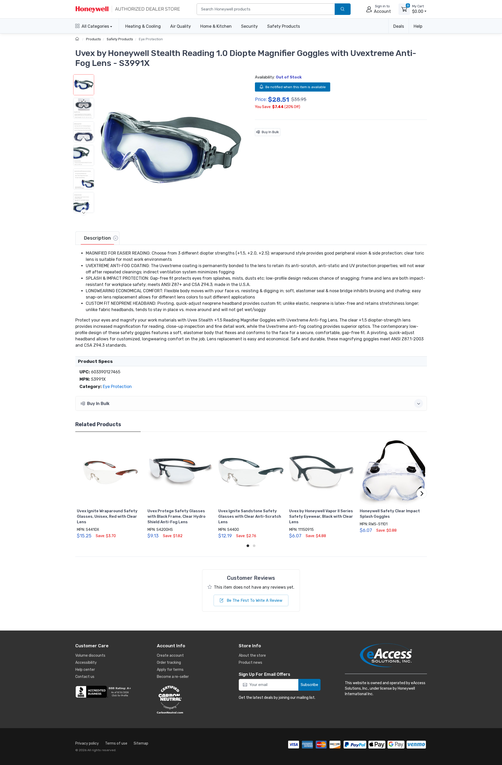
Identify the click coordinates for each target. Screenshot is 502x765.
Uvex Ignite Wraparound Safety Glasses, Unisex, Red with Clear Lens (107, 516)
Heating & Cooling (143, 26)
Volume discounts (90, 655)
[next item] (84, 212)
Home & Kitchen (216, 26)
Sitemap (141, 743)
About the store (252, 655)
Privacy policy (87, 743)
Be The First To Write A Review (254, 600)
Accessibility (86, 662)
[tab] (97, 238)
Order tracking (169, 662)
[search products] (343, 9)
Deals (398, 26)
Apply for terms (170, 669)
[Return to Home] (77, 39)
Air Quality (180, 26)
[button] (171, 148)
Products (93, 39)
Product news (250, 662)
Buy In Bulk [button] (98, 403)
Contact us (84, 676)
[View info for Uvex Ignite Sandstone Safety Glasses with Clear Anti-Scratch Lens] (251, 472)
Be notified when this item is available (295, 87)
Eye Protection (151, 39)
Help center (85, 669)
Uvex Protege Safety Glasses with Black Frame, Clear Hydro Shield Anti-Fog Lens (176, 516)
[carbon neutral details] (185, 699)
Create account (170, 655)
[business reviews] (104, 692)
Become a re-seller (173, 676)
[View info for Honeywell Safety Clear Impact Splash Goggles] (392, 472)
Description (97, 238)
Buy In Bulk (270, 132)
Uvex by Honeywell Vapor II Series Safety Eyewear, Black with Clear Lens (321, 516)
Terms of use (116, 743)
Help (418, 26)
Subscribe (309, 684)
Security (249, 26)
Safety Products (283, 26)
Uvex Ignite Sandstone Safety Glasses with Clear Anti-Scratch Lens (249, 516)
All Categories (95, 26)
